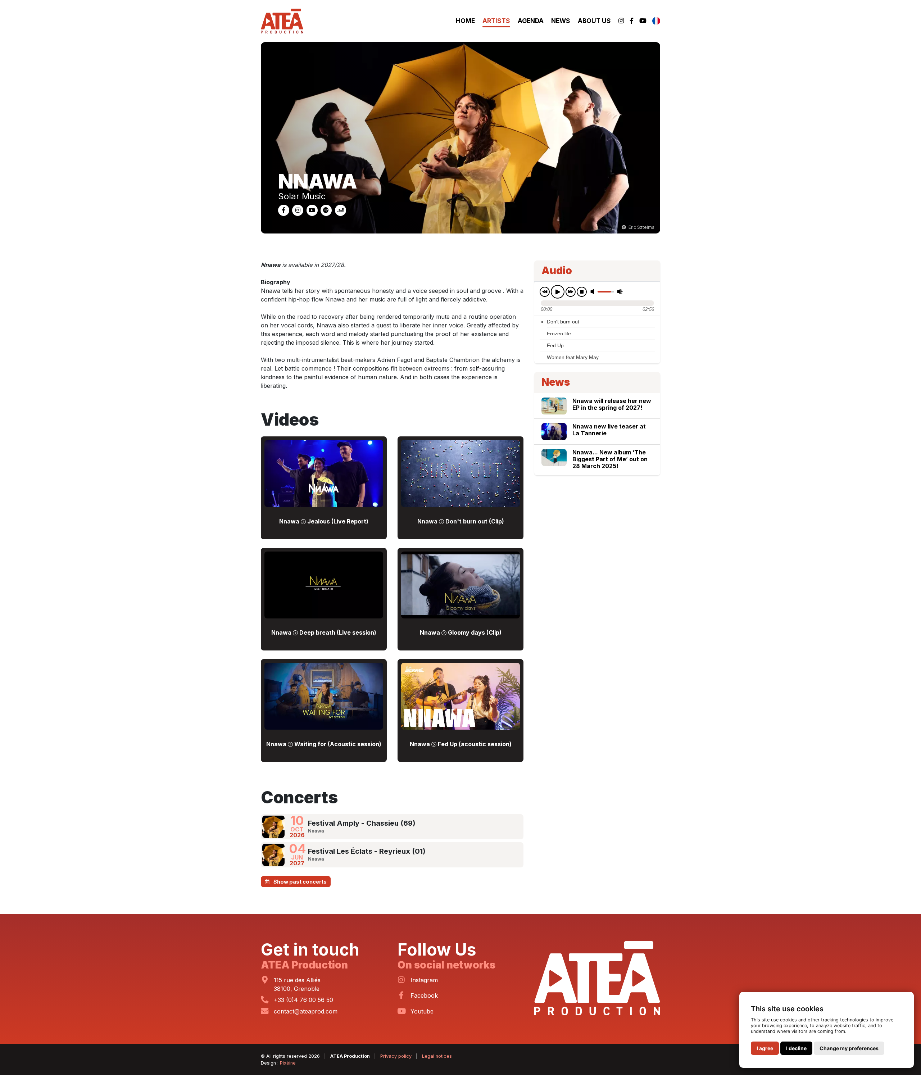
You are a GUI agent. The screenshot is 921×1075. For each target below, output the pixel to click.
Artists (496, 20)
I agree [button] (765, 1048)
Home (465, 20)
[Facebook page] (284, 209)
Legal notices (437, 1056)
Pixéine (288, 1063)
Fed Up (555, 345)
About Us (594, 20)
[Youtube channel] (313, 209)
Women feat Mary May (573, 357)
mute (593, 291)
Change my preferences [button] (849, 1048)
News (560, 20)
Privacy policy (396, 1056)
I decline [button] (796, 1048)
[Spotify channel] (327, 209)
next (571, 291)
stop (582, 291)
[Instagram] (621, 21)
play (557, 291)
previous (545, 291)
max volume (620, 291)
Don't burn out (563, 321)
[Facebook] (632, 21)
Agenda (531, 20)
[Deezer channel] (340, 209)
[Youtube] (642, 21)
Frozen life (559, 333)
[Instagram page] (298, 209)
